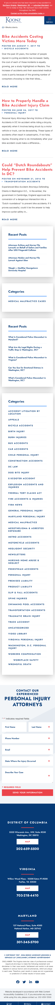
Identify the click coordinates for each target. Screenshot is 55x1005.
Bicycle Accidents (16, 48)
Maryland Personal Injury (26, 516)
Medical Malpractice (22, 522)
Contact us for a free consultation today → (27, 13)
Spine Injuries (17, 598)
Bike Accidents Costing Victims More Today (22, 39)
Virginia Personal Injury (25, 639)
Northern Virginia (9, 5)
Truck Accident (19, 622)
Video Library (17, 633)
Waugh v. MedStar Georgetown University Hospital (23, 269)
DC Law (13, 466)
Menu (49, 22)
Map (27, 841)
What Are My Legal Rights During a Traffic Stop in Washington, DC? (25, 348)
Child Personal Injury (23, 454)
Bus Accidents (18, 443)
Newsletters (17, 554)
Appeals (13, 419)
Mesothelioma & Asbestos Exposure (26, 529)
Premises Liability (20, 580)
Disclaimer (22, 957)
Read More (10, 86)
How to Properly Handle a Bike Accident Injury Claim (25, 103)
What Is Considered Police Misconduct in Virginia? (27, 358)
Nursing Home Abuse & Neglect (23, 562)
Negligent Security (21, 548)
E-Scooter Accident (21, 478)
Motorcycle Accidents (23, 542)
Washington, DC (23, 5)
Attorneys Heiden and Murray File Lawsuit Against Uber (24, 259)
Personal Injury (15, 113)
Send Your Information (27, 792)
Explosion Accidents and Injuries (26, 486)
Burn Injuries (17, 437)
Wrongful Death (19, 664)
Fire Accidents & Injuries (25, 498)
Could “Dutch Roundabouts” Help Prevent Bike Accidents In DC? (27, 169)
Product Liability (20, 586)
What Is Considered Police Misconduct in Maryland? (27, 338)
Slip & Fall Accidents (23, 592)
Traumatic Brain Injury (24, 616)
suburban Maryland (41, 5)
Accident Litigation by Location (24, 412)
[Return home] (3, 27)
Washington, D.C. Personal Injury (27, 647)
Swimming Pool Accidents (26, 604)
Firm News (15, 504)
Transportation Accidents (22, 181)
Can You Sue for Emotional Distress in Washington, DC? (25, 369)
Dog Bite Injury (18, 472)
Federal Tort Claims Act (25, 493)
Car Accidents (18, 449)
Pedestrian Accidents (23, 569)
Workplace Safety (26, 660)
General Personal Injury (25, 510)
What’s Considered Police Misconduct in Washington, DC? (27, 379)
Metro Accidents (20, 536)
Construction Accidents (25, 460)
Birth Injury (16, 431)
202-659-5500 (44, 997)
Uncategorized (18, 627)
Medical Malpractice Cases (27, 301)
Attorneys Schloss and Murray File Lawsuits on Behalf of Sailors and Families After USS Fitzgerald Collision (27, 248)
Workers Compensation (24, 654)
